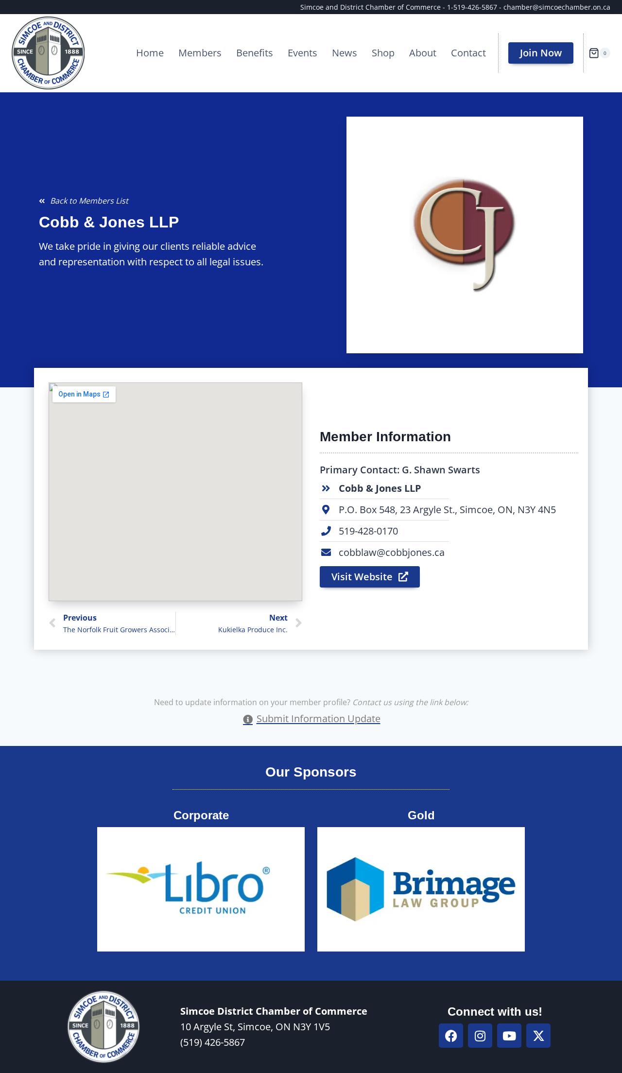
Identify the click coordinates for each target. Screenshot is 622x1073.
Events (302, 52)
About (422, 52)
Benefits (254, 52)
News (344, 52)
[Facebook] (451, 1035)
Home (150, 52)
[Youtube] (509, 1035)
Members (200, 52)
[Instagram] (480, 1035)
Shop (383, 52)
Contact (468, 52)
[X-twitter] (538, 1035)
